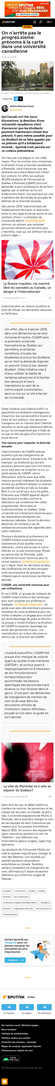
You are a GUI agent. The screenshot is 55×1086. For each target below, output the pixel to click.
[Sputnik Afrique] (9, 23)
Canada (32, 891)
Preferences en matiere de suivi (17, 1050)
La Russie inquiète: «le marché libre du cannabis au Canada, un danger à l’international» (27, 287)
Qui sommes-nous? (11, 1025)
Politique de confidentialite (15, 1033)
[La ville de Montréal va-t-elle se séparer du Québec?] (27, 762)
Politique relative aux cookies (16, 1038)
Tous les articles (16, 110)
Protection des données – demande (19, 1042)
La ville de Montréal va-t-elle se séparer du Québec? (27, 788)
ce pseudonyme (35, 220)
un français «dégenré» (28, 604)
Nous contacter (9, 1029)
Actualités (7, 891)
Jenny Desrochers (21, 897)
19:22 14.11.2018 (9, 57)
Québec (41, 891)
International (20, 891)
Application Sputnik (31, 1046)
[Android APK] (10, 1059)
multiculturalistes (10, 914)
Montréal (6, 897)
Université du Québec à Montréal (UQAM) (20, 902)
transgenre (45, 902)
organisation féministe (23, 908)
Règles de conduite (11, 1046)
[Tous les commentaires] (5, 1081)
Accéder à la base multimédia (37, 93)
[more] (50, 298)
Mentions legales (30, 1025)
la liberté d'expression (36, 561)
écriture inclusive (43, 908)
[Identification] (35, 22)
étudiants (7, 908)
